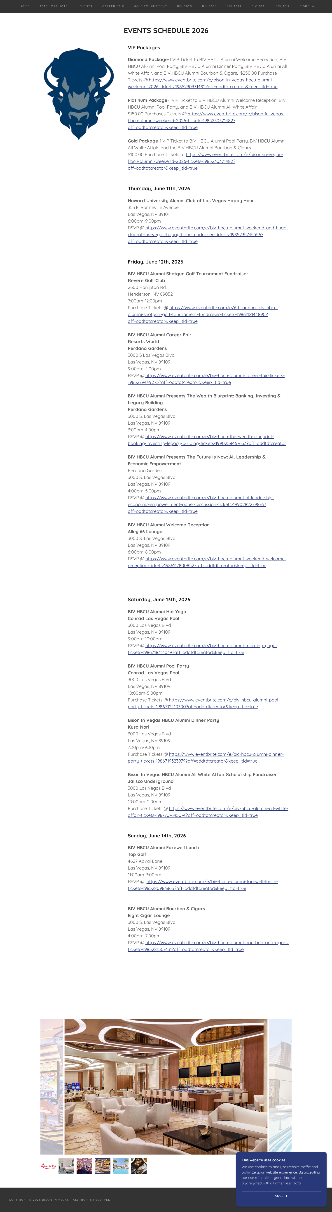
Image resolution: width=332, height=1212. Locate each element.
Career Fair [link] (113, 6)
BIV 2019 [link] (283, 6)
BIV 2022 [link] (234, 6)
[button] (306, 6)
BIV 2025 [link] (184, 6)
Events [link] (85, 6)
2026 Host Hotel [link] (55, 6)
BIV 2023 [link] (209, 6)
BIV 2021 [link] (259, 6)
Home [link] (25, 6)
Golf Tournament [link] (150, 6)
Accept (281, 1196)
